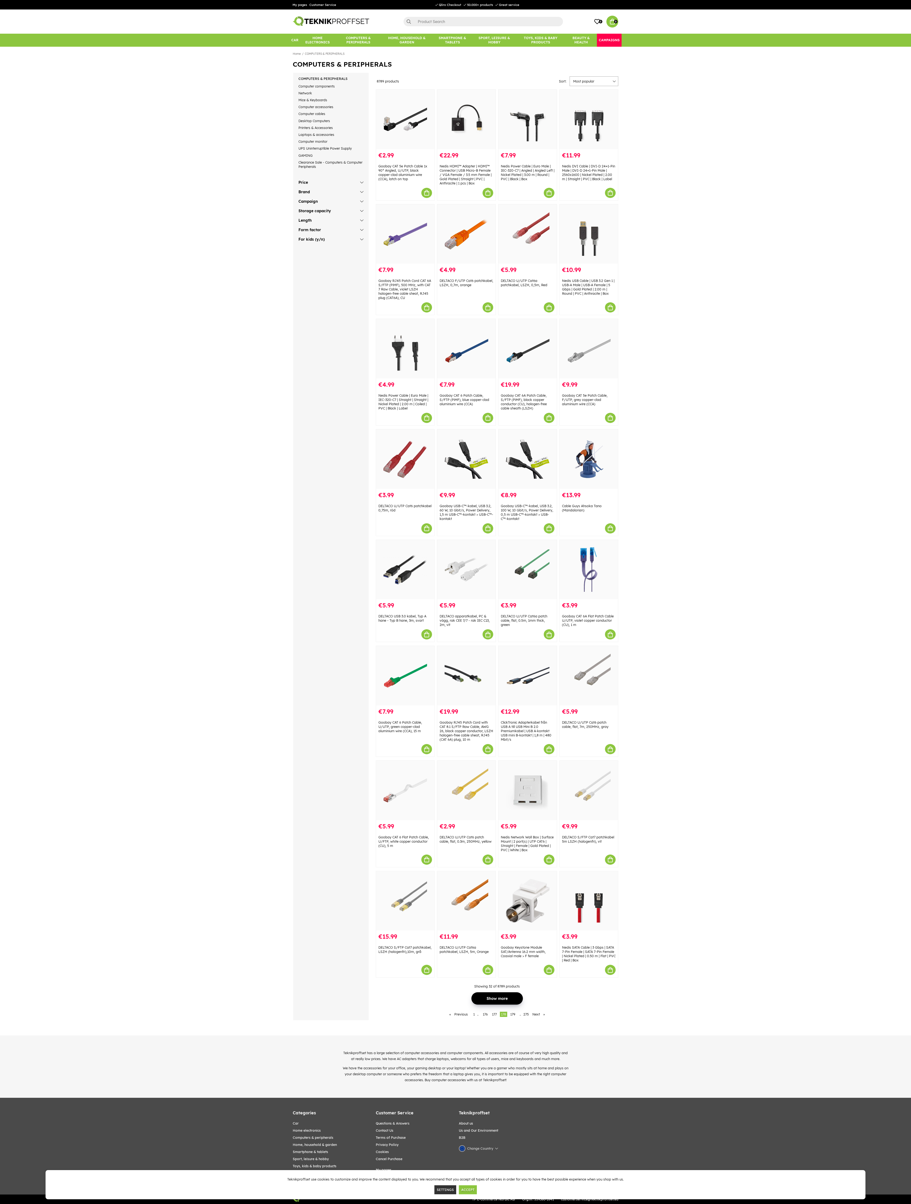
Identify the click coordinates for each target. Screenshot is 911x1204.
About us (466, 1123)
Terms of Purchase (391, 1137)
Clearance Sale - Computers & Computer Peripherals (330, 164)
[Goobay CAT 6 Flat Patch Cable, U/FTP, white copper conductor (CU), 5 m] (405, 790)
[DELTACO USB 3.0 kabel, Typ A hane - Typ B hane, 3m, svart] (405, 569)
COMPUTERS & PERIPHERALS (324, 53)
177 (494, 1014)
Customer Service (322, 5)
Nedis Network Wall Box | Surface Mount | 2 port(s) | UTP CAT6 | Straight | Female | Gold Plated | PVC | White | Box (527, 843)
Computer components (316, 86)
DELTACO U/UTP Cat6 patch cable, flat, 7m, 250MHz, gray (585, 724)
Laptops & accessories (316, 135)
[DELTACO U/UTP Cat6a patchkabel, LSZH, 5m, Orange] (466, 901)
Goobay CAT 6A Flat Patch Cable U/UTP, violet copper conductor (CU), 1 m (588, 620)
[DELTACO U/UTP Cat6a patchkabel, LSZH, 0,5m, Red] (527, 234)
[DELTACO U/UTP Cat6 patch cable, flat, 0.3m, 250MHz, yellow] (466, 790)
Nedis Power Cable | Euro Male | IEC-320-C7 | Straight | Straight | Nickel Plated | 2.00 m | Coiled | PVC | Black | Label (403, 401)
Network (305, 93)
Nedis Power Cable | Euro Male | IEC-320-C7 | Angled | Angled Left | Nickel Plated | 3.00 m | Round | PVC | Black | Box (527, 172)
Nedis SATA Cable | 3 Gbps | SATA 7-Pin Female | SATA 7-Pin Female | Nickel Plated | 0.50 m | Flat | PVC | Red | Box (589, 953)
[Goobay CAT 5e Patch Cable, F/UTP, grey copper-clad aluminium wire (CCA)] (589, 348)
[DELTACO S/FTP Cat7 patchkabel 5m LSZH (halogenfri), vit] (589, 790)
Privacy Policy (387, 1145)
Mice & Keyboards (312, 100)
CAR (296, 1123)
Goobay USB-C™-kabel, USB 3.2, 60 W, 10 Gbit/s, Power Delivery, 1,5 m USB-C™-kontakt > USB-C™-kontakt (466, 512)
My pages (300, 5)
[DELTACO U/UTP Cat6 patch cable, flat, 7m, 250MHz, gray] (589, 675)
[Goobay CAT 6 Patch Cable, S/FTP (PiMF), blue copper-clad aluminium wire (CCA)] (466, 348)
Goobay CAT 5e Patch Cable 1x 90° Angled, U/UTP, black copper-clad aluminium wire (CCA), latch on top (402, 172)
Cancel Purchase (389, 1159)
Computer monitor (312, 141)
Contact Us (384, 1130)
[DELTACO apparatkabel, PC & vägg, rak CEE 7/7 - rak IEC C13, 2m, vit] (466, 569)
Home (297, 53)
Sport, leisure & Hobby (311, 1159)
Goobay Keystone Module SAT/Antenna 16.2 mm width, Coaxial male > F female (523, 951)
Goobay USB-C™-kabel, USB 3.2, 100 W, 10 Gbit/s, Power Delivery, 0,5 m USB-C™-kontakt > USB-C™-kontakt (527, 512)
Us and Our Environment (478, 1130)
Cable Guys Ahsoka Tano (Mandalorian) (582, 508)
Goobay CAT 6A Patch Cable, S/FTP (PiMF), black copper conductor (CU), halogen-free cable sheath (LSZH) (524, 401)
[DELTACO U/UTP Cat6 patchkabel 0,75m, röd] (405, 459)
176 (485, 1014)
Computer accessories (315, 107)
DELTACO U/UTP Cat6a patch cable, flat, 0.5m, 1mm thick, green (524, 620)
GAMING (305, 155)
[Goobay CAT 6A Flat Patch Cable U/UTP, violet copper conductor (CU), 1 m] (589, 569)
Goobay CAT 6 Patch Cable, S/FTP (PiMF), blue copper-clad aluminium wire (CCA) (464, 399)
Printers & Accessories (315, 128)
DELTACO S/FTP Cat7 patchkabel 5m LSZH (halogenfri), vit (588, 839)
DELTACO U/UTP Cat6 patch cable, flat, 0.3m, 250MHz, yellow (466, 839)
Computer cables (311, 114)
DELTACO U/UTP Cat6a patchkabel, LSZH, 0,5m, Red (524, 283)
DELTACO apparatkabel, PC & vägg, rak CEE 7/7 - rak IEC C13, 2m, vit (465, 620)
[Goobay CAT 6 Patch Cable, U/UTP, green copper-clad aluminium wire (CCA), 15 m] (405, 675)
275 (526, 1014)
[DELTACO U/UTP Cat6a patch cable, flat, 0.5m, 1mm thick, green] (527, 569)
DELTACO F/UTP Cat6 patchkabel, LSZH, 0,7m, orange (466, 283)
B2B (462, 1137)
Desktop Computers (314, 121)
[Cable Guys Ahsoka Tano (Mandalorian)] (589, 459)
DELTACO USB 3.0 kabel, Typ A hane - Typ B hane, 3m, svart (402, 618)
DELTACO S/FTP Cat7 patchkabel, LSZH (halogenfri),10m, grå (405, 949)
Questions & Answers (392, 1123)
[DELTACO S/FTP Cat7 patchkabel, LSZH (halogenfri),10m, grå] (405, 901)
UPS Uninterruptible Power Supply (325, 148)
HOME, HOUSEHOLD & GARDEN (315, 1145)
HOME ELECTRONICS (307, 1130)
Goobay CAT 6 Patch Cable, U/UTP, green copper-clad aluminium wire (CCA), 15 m (400, 726)
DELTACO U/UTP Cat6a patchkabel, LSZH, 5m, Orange (464, 949)
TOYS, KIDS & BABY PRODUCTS (314, 1166)
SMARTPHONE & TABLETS (310, 1152)
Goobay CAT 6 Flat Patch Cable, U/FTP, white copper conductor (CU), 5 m (403, 841)
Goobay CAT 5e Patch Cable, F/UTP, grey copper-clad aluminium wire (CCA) (585, 399)
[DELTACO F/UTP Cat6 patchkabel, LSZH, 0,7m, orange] (466, 234)
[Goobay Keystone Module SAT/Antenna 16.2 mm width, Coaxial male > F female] (527, 901)
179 (512, 1014)
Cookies (382, 1152)
